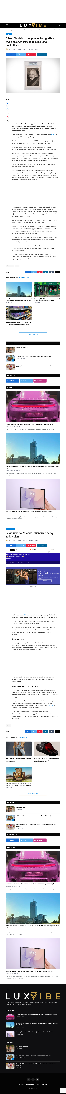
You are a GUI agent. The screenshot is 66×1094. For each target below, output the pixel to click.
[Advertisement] (33, 11)
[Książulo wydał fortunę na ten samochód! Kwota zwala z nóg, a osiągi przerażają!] (33, 406)
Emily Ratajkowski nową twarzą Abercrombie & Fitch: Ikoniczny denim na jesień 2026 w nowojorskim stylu (18, 760)
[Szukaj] (59, 25)
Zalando (26, 615)
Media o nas (30, 1084)
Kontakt (21, 1084)
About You (51, 705)
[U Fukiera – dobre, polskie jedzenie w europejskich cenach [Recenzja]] (10, 358)
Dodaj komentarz (33, 334)
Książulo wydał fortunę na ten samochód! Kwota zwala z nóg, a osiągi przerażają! (30, 424)
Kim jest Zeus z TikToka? (22, 347)
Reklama (44, 1084)
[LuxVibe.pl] (33, 25)
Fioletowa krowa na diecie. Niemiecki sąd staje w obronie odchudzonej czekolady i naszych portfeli (18, 324)
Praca (38, 1084)
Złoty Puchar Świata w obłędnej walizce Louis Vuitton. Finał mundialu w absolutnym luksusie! (18, 784)
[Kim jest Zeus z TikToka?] (10, 350)
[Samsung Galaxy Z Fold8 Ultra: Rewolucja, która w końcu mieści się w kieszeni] (33, 494)
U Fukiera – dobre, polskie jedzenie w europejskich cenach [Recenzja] (34, 356)
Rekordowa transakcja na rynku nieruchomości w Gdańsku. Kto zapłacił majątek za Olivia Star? (19, 299)
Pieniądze (8, 34)
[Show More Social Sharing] (48, 54)
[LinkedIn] (7, 112)
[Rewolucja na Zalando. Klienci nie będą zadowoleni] (33, 567)
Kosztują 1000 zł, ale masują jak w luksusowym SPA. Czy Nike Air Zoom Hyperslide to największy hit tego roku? (47, 760)
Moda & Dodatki (10, 529)
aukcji (52, 134)
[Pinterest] (7, 116)
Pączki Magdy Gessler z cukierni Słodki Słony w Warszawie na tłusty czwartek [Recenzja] (36, 365)
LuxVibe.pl (13, 49)
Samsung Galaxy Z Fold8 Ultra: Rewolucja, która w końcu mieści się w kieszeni (29, 512)
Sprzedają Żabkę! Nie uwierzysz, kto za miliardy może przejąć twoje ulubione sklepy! (47, 299)
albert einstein (9, 265)
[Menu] (7, 25)
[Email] (7, 120)
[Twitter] (7, 108)
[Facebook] (7, 104)
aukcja (17, 265)
